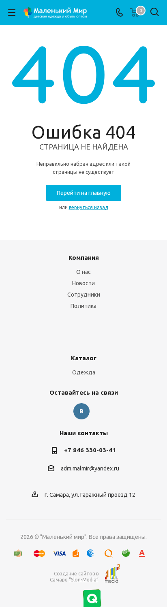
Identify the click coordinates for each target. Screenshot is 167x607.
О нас (83, 272)
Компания (84, 257)
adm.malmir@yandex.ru (90, 469)
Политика (83, 306)
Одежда (83, 372)
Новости (83, 283)
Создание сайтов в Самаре (74, 576)
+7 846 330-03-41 (90, 450)
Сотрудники (83, 294)
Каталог (83, 358)
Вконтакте (81, 411)
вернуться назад (88, 207)
